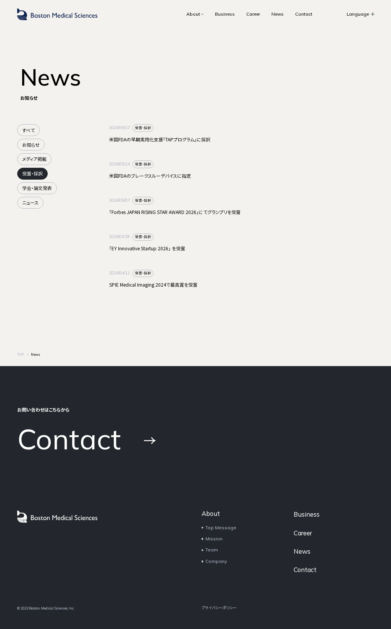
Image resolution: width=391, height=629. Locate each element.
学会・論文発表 (37, 188)
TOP (20, 354)
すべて (28, 130)
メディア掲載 (34, 159)
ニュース (30, 202)
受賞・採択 (32, 173)
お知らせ (31, 144)
